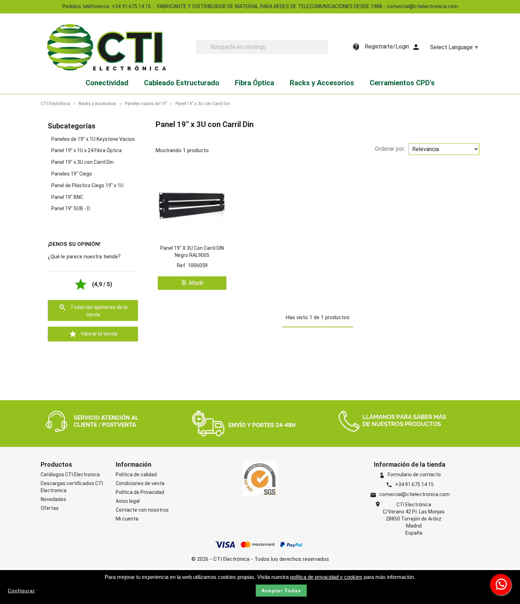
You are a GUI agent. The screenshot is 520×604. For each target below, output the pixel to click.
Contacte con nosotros (142, 510)
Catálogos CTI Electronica (70, 474)
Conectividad (107, 83)
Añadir (192, 283)
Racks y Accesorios (322, 83)
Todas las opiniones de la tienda (92, 310)
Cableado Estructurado (181, 83)
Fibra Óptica (254, 83)
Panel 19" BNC (67, 197)
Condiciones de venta (140, 483)
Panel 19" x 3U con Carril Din (82, 162)
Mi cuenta (127, 519)
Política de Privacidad (140, 492)
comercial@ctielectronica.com (414, 494)
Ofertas (50, 508)
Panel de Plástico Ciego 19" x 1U (87, 185)
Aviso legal (128, 501)
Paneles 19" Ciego (71, 174)
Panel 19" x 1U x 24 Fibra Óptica (86, 150)
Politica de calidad (136, 474)
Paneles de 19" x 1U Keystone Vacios (93, 139)
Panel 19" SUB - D (70, 208)
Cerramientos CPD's (402, 83)
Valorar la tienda (93, 334)
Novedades (53, 499)
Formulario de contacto (410, 474)
